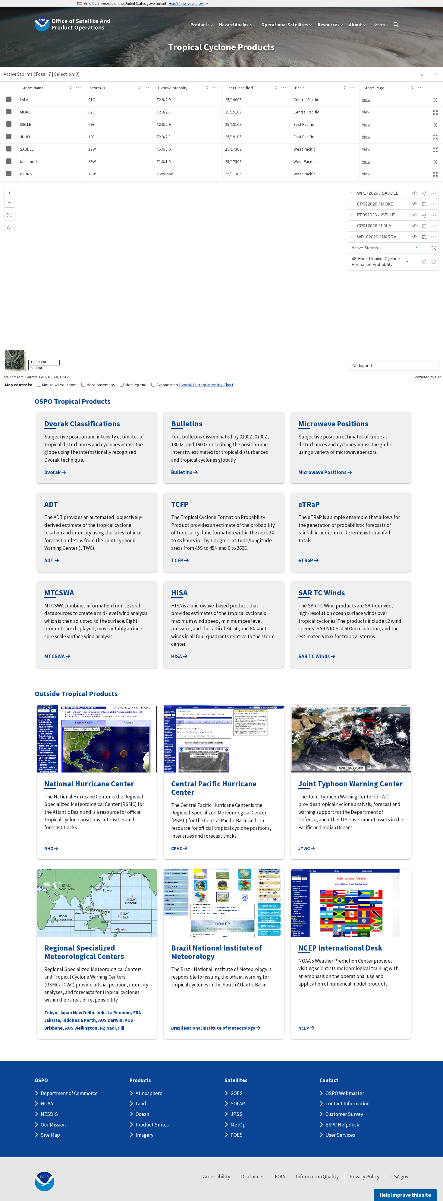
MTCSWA (55, 656)
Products (140, 1080)
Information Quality (317, 1176)
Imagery (144, 1135)
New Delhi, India (90, 1012)
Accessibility (216, 1176)
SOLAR (238, 1103)
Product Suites (152, 1124)
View (366, 99)
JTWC (304, 848)
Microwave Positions (322, 472)
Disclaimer (252, 1176)
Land (141, 1103)
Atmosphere (149, 1093)
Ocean (142, 1114)
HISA (177, 656)
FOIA (280, 1176)
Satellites (236, 1080)
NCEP (304, 1028)
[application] (221, 281)
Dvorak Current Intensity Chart (206, 384)
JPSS (236, 1114)
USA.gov (399, 1176)
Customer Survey (344, 1114)
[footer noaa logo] (44, 1181)
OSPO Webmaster (344, 1093)
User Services (340, 1135)
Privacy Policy (364, 1176)
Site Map (50, 1135)
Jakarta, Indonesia (63, 1020)
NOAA (47, 1103)
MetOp (238, 1124)
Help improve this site (405, 1195)
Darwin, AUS (120, 1020)
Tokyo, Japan (58, 1012)
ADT (49, 560)
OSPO (41, 1080)
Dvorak (52, 472)
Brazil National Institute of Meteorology (213, 1028)
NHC (49, 848)
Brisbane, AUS (59, 1028)
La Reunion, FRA (124, 1012)
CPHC (177, 848)
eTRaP (306, 560)
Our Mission (53, 1124)
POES (237, 1135)
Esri (438, 377)
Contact (328, 1080)
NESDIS (49, 1114)
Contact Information (347, 1103)
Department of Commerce (69, 1093)
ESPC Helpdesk (342, 1124)
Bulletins (182, 472)
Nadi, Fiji (115, 1028)
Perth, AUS (95, 1020)
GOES (237, 1093)
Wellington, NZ (89, 1028)
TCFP (177, 560)
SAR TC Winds (314, 656)
